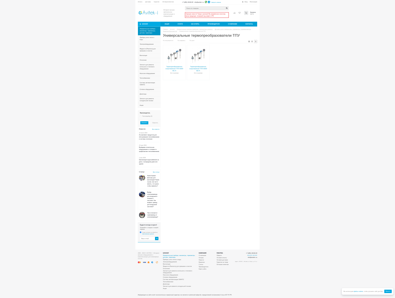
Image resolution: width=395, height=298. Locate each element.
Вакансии (202, 262)
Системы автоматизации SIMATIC (147, 83)
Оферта (219, 255)
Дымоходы (143, 94)
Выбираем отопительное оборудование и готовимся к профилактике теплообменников (149, 149)
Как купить (195, 24)
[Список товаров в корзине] (250, 14)
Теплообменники (145, 78)
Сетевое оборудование (147, 89)
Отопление (143, 60)
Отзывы (201, 257)
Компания (202, 253)
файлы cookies (358, 291)
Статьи (201, 264)
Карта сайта (202, 269)
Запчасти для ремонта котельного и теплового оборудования (147, 67)
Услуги (180, 24)
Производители (214, 24)
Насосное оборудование (147, 73)
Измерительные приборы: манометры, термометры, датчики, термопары (148, 31)
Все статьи (156, 172)
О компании (232, 24)
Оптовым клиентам (223, 264)
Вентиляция (143, 55)
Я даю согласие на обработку (150, 233)
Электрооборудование (147, 44)
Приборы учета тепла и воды (147, 38)
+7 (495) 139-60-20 (187, 2)
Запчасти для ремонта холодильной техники (147, 99)
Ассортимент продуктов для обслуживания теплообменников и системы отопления (149, 137)
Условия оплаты (222, 257)
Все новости (155, 129)
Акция (141, 105)
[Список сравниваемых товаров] (234, 13)
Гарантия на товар (222, 262)
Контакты (249, 24)
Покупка (220, 253)
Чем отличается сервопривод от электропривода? (152, 215)
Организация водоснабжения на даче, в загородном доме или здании (149, 162)
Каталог (145, 24)
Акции (167, 24)
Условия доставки (222, 260)
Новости (201, 260)
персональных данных (148, 233)
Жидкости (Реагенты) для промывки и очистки (148, 50)
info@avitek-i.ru (199, 2)
